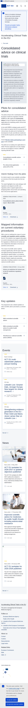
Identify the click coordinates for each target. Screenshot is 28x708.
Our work (5, 43)
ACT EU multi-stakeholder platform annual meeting (12, 361)
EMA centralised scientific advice (10, 319)
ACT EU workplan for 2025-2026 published (13, 567)
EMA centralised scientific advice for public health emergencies (10, 328)
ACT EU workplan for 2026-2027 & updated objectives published (13, 469)
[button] (5, 217)
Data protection (5, 641)
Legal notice (4, 643)
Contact (3, 636)
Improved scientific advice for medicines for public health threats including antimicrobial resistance (14, 519)
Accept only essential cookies (15, 704)
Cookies (3, 638)
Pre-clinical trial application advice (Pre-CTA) (11, 166)
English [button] (17, 6)
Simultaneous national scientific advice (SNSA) (12, 336)
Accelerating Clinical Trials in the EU (13, 604)
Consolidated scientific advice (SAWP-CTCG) (12, 158)
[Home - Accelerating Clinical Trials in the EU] (8, 6)
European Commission (7, 650)
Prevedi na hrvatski (10, 25)
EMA (2, 652)
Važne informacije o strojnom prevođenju (12, 26)
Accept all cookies (12, 699)
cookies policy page (14, 688)
